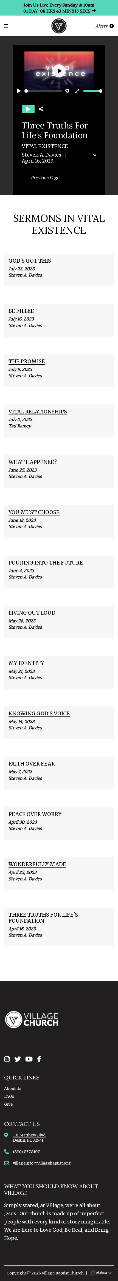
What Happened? (33, 462)
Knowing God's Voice (39, 713)
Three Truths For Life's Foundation (43, 918)
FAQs (9, 1096)
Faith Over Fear (32, 764)
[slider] (43, 91)
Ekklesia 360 (101, 1273)
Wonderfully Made (37, 864)
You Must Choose (34, 512)
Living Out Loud (32, 613)
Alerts (101, 26)
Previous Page (45, 177)
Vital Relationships (38, 412)
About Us (12, 1088)
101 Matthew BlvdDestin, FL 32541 (29, 1137)
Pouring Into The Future (46, 563)
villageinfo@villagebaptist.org (42, 1163)
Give (8, 1104)
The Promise (27, 361)
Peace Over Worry (35, 814)
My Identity (26, 663)
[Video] (28, 109)
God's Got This (30, 261)
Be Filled (22, 311)
